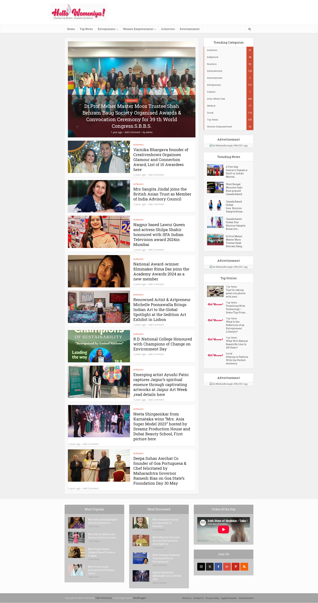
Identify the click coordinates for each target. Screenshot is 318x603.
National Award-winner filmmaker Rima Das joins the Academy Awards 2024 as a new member (161, 271)
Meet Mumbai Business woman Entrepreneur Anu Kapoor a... (166, 540)
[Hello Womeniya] (79, 12)
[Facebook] (218, 567)
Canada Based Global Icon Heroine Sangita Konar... (235, 206)
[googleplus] (227, 567)
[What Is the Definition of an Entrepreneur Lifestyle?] (216, 320)
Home (71, 29)
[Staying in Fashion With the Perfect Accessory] (216, 355)
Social (229, 353)
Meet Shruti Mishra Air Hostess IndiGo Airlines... (102, 536)
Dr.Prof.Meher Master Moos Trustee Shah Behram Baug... (234, 241)
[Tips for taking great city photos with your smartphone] (216, 291)
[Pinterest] (235, 567)
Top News (86, 29)
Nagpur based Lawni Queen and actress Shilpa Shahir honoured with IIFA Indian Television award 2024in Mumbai (159, 234)
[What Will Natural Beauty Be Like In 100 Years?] (216, 339)
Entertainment (190, 29)
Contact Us (198, 598)
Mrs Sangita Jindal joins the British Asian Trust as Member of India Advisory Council (162, 194)
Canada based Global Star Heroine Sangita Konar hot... (235, 223)
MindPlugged (139, 597)
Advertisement (246, 598)
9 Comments (159, 529)
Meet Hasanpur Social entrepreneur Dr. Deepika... (165, 523)
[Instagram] (201, 567)
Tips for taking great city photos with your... (235, 293)
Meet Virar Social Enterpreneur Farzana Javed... (101, 570)
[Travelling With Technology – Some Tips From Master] (216, 304)
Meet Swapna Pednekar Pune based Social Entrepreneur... (166, 558)
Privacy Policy (212, 598)
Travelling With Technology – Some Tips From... (236, 309)
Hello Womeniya (103, 597)
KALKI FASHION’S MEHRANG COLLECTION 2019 (167, 576)
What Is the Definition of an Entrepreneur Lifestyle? (235, 326)
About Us (186, 598)
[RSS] (244, 567)
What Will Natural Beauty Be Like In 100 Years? (237, 344)
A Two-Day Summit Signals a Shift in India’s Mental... (236, 171)
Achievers (168, 29)
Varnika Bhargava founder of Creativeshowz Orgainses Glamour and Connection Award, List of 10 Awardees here (160, 159)
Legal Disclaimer (229, 598)
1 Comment (158, 547)
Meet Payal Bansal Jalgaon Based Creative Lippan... (101, 552)
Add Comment (132, 132)
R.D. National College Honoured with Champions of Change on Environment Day (162, 344)
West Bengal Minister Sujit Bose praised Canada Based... (234, 189)
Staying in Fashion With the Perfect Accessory (237, 360)
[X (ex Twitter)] (210, 567)
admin (149, 132)
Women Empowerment (138, 29)
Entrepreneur (106, 29)
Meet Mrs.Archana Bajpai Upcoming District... (102, 521)
